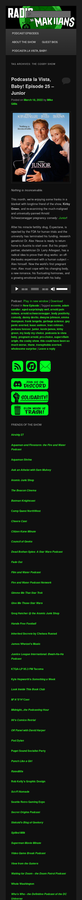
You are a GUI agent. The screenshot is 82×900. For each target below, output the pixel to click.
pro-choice (46, 337)
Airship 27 (17, 435)
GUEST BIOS (50, 42)
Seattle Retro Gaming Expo (28, 802)
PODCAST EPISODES (25, 33)
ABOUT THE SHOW (24, 42)
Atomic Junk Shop (22, 480)
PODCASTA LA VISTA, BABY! (29, 50)
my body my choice (32, 333)
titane (31, 345)
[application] (41, 289)
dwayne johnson (50, 317)
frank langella (33, 321)
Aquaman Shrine (21, 459)
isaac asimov (38, 325)
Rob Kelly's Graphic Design (28, 781)
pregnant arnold (28, 337)
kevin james (48, 329)
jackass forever (21, 329)
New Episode (31, 305)
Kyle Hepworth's (33, 679)
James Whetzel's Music (25, 644)
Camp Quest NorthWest (26, 511)
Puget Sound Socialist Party (28, 751)
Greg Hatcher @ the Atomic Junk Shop (35, 613)
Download (57, 301)
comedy (16, 317)
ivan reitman (55, 325)
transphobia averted (48, 345)
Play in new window (35, 301)
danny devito (30, 317)
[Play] (17, 289)
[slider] (62, 289)
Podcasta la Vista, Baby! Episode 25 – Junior (32, 86)
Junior (62, 218)
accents (56, 305)
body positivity (60, 313)
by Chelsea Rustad (34, 633)
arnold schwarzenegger (35, 313)
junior (35, 329)
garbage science (53, 321)
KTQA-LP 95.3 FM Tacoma (27, 669)
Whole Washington (22, 884)
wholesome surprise (24, 349)
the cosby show (29, 341)
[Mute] (53, 289)
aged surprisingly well (35, 309)
